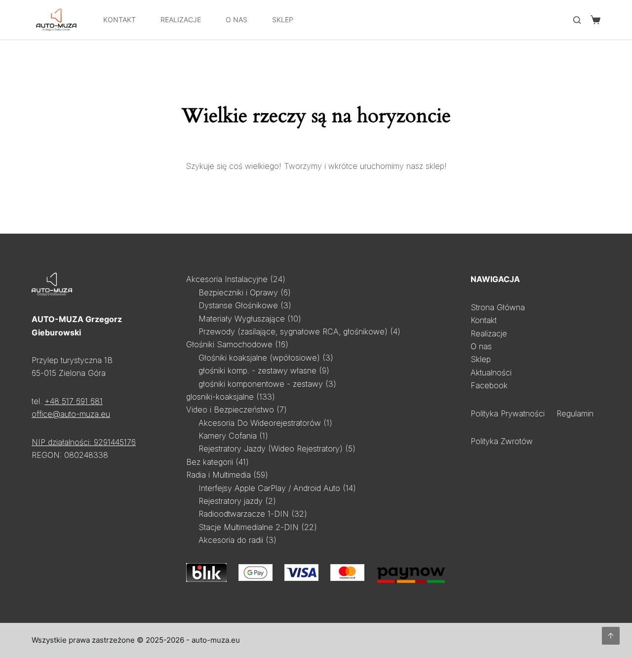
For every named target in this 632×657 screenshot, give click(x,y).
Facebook (489, 385)
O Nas (236, 19)
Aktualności (491, 372)
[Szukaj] (577, 20)
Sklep (282, 19)
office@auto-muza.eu (71, 414)
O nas (481, 346)
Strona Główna (498, 307)
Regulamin (574, 413)
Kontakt (119, 19)
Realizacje (180, 19)
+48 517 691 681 (73, 401)
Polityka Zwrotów (502, 441)
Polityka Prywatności (508, 413)
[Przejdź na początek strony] (611, 636)
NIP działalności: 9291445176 (84, 442)
